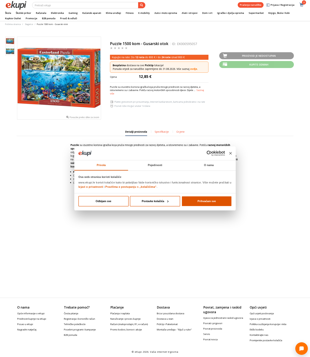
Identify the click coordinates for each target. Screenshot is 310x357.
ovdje (193, 69)
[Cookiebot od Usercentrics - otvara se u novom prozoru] (209, 153)
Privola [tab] (101, 165)
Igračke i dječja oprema (230, 13)
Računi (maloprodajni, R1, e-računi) (129, 324)
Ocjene (180, 131)
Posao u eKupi (25, 324)
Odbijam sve (103, 201)
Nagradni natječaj (26, 329)
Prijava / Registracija (282, 4)
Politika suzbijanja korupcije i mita (268, 324)
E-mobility (144, 13)
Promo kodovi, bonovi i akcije (126, 329)
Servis (206, 334)
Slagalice (29, 24)
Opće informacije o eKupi (30, 313)
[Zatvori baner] (230, 153)
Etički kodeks (257, 329)
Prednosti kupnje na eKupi (31, 318)
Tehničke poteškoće (75, 324)
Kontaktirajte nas (259, 335)
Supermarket (256, 13)
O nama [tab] (209, 165)
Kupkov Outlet (13, 18)
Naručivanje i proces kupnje (125, 318)
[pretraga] (141, 5)
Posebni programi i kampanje (80, 329)
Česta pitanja (71, 313)
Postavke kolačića (153, 201)
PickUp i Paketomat (167, 324)
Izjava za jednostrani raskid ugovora (223, 317)
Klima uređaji (113, 13)
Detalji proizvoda (136, 133)
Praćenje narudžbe (250, 4)
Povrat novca (210, 339)
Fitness (130, 13)
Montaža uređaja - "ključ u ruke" (174, 329)
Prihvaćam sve (207, 201)
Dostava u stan (165, 318)
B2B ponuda (48, 18)
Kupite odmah (258, 64)
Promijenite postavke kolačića (266, 340)
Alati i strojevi (190, 13)
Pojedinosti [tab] (155, 165)
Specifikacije (162, 131)
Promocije (31, 18)
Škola (8, 13)
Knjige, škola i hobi (279, 13)
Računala (41, 13)
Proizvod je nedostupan (259, 55)
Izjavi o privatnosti (90, 186)
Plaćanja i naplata (120, 313)
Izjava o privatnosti (260, 318)
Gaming (73, 13)
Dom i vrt (207, 13)
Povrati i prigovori (212, 323)
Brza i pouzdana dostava (170, 313)
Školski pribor (23, 13)
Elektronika (57, 13)
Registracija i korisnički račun (79, 318)
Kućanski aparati (91, 13)
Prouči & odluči (68, 18)
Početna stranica (13, 24)
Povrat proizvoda (212, 328)
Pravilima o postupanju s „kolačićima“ (131, 186)
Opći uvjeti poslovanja (262, 313)
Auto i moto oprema (165, 13)
